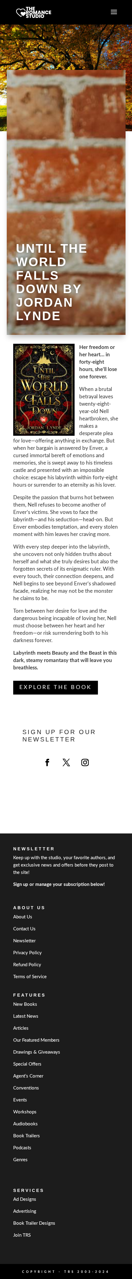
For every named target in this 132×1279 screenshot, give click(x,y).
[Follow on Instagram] (85, 762)
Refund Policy (27, 965)
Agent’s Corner (28, 1076)
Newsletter (24, 941)
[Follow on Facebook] (47, 762)
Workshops (25, 1112)
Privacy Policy (27, 953)
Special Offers (27, 1064)
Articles (21, 1028)
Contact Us (24, 929)
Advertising (24, 1211)
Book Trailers (26, 1136)
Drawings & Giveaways (36, 1052)
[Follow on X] (66, 762)
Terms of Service (30, 977)
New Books (25, 1004)
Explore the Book (55, 687)
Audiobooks (25, 1124)
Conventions (26, 1088)
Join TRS (22, 1235)
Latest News (25, 1016)
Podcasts (22, 1148)
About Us (22, 917)
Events (20, 1100)
